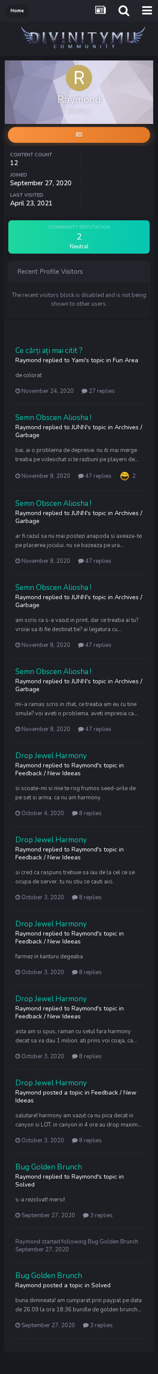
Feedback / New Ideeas (48, 773)
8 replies (90, 813)
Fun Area (125, 360)
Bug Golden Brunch (48, 1167)
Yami (78, 360)
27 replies (101, 391)
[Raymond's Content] (79, 135)
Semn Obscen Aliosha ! (53, 418)
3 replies (101, 1215)
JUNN (79, 427)
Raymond (28, 360)
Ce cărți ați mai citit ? (49, 351)
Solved (25, 1184)
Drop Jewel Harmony (51, 756)
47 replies (97, 476)
